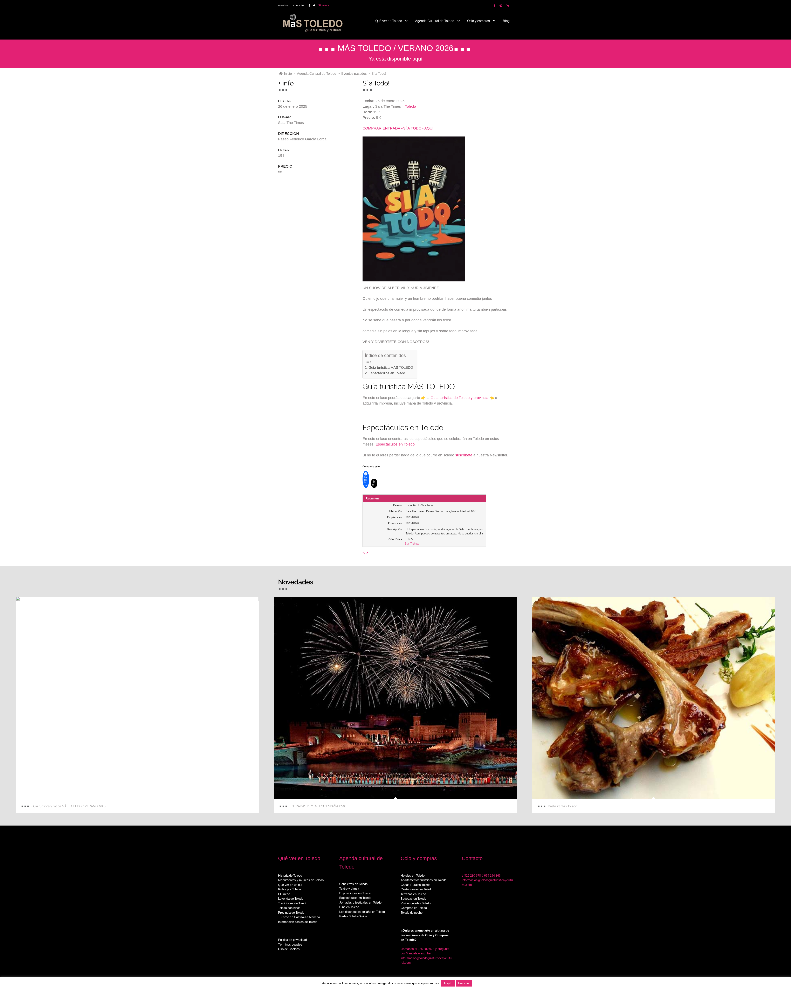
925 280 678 (472, 875)
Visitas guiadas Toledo (416, 903)
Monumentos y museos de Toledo (301, 880)
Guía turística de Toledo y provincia (459, 398)
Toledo (410, 106)
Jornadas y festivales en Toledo (360, 902)
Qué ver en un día (290, 884)
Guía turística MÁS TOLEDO (391, 368)
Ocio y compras (478, 21)
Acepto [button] (448, 983)
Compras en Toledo (414, 908)
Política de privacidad (292, 939)
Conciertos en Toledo (353, 884)
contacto (298, 5)
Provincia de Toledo (291, 912)
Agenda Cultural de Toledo (434, 21)
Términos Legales (290, 944)
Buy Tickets (412, 543)
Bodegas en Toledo (413, 898)
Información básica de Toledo (297, 922)
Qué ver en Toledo (388, 21)
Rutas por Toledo (289, 889)
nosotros (283, 5)
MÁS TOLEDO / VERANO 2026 (395, 48)
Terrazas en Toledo (413, 894)
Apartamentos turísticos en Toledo (423, 880)
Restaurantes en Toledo (416, 889)
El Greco (284, 894)
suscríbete (463, 455)
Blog (506, 21)
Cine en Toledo (349, 907)
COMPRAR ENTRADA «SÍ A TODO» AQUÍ (398, 128)
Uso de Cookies (289, 949)
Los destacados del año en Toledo (362, 911)
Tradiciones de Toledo (292, 903)
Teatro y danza (349, 888)
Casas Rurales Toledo (415, 884)
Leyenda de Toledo (290, 898)
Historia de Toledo (290, 875)
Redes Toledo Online (353, 916)
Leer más (463, 983)
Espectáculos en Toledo (387, 373)
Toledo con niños (289, 908)
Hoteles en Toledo (413, 875)
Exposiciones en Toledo (355, 893)
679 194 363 (492, 875)
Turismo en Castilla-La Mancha (299, 917)
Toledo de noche (411, 912)
